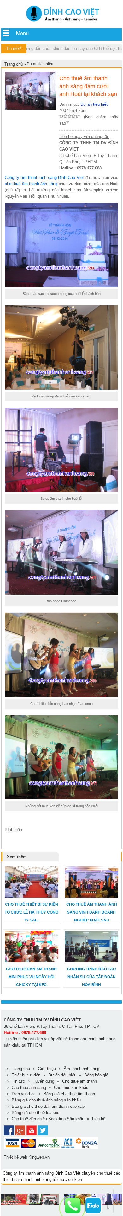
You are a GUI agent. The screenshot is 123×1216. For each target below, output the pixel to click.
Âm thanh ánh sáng (81, 1068)
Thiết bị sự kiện (26, 1075)
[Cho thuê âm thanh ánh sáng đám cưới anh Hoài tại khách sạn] (30, 108)
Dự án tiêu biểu (94, 104)
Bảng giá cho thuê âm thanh (69, 1093)
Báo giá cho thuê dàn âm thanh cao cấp (48, 1106)
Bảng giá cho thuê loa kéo (35, 1112)
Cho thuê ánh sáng (29, 1087)
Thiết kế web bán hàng (22, 1209)
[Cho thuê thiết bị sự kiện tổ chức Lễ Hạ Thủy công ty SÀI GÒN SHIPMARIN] (31, 896)
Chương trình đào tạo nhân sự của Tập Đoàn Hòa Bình (91, 977)
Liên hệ (98, 1119)
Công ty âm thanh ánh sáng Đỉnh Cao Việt (44, 177)
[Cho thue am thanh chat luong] (30, 1203)
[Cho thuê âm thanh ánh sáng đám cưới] (61, 22)
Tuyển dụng (43, 1081)
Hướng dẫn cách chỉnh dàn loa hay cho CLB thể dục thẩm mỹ (62, 48)
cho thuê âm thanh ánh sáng (31, 183)
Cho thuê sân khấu (71, 1087)
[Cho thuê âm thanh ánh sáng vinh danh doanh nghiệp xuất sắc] (91, 896)
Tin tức (18, 1081)
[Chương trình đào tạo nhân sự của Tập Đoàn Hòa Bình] (91, 960)
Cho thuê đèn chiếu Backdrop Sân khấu (48, 1119)
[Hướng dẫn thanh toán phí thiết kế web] (51, 1147)
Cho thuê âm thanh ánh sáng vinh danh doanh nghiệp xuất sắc (91, 912)
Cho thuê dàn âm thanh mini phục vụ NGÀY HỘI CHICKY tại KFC (31, 977)
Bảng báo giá (96, 1075)
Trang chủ (13, 64)
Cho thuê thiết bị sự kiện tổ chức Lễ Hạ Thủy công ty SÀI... (31, 912)
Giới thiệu (47, 1068)
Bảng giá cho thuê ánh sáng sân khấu (46, 1100)
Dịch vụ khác (24, 1093)
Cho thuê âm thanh (79, 1081)
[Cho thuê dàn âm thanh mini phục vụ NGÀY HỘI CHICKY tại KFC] (31, 960)
